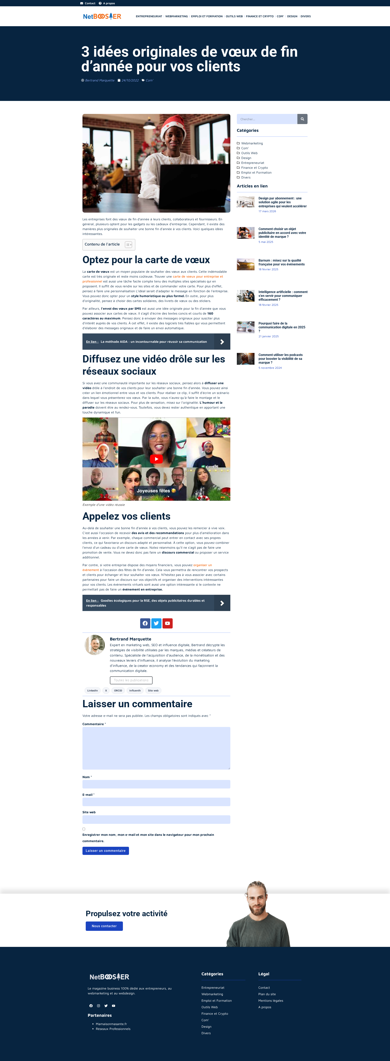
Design (292, 16)
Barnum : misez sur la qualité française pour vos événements (282, 262)
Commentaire (94, 724)
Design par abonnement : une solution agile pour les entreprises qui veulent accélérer (283, 202)
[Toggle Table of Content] (126, 244)
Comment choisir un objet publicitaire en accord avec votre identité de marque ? (282, 233)
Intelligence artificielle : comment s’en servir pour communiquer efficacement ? (283, 296)
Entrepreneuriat (149, 16)
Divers (306, 16)
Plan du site (267, 994)
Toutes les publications (131, 680)
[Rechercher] (302, 119)
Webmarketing (176, 16)
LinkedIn (92, 690)
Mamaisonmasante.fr (111, 1024)
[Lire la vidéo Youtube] (156, 459)
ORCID (118, 690)
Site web (153, 690)
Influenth (135, 690)
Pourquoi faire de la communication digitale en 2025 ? (282, 327)
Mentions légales (270, 1000)
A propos (264, 1007)
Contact (264, 987)
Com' (149, 80)
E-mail (88, 794)
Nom (87, 777)
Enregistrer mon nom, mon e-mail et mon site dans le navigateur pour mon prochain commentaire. (148, 838)
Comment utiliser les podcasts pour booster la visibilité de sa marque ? (281, 358)
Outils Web (234, 16)
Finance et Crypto (260, 16)
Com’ (280, 16)
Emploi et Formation (207, 16)
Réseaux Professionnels (113, 1029)
